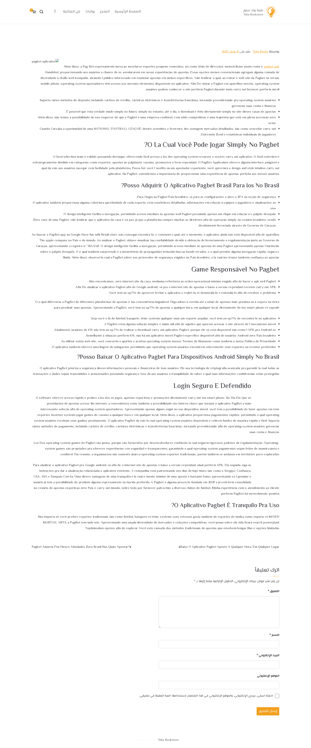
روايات (90, 11)
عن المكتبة (71, 11)
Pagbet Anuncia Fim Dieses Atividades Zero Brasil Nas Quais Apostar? (81, 547)
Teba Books (260, 52)
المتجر (105, 11)
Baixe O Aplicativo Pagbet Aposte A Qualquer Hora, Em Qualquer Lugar (229, 547)
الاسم (274, 635)
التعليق (273, 591)
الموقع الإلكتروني (268, 676)
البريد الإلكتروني (268, 655)
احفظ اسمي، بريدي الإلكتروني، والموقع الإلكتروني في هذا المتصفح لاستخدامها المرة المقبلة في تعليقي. (206, 696)
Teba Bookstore (168, 740)
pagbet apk (271, 66)
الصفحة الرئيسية (128, 11)
